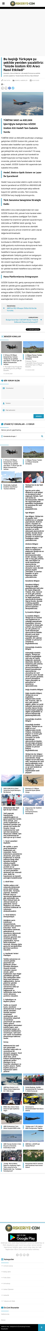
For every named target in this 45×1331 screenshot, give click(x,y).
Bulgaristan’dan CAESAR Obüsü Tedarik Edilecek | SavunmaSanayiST (22, 321)
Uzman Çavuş (8, 1266)
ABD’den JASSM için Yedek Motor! (32, 1145)
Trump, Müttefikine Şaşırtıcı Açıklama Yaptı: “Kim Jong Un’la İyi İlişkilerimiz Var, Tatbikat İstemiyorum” (12, 1167)
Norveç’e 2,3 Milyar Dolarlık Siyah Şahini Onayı (32, 790)
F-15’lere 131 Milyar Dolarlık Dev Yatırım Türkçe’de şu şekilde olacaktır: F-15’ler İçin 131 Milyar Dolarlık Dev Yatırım (12, 359)
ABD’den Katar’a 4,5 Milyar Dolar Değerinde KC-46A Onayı (11, 1089)
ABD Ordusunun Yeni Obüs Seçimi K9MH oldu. (12, 1127)
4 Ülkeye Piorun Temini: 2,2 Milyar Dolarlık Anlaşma (33, 357)
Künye (3, 1320)
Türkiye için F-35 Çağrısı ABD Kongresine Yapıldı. (34, 1127)
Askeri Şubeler (8, 1289)
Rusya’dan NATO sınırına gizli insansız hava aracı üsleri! (34, 1165)
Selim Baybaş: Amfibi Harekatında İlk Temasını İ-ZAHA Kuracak (34, 1089)
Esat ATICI (6, 80)
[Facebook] (17, 1255)
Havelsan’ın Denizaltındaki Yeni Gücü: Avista (34, 1108)
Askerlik (6, 1295)
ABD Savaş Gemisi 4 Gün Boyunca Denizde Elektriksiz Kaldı (12, 1146)
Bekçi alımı (7, 1272)
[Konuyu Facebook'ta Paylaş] (9, 88)
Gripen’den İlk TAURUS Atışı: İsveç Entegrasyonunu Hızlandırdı (33, 810)
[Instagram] (24, 1255)
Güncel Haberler (15, 73)
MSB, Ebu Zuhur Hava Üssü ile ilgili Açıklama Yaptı (11, 1108)
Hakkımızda (5, 1314)
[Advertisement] (22, 32)
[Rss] (27, 1255)
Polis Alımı (6, 1277)
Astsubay (6, 1283)
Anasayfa (6, 73)
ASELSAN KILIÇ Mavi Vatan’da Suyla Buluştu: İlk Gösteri (12, 790)
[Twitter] (20, 1255)
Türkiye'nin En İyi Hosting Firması (20, 1326)
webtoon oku (5, 1326)
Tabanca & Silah (9, 1301)
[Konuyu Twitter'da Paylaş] (13, 88)
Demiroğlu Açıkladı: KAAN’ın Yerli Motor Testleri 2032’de (10, 487)
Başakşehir (4, 1329)
